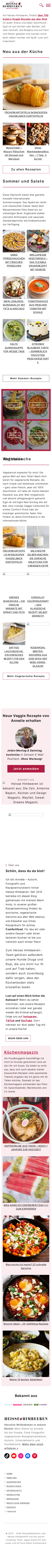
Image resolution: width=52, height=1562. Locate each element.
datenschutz (14, 1490)
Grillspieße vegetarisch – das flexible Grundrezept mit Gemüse (38, 262)
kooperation (14, 1482)
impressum (13, 1499)
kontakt (11, 1507)
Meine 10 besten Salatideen (26, 1379)
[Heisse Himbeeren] (12, 5)
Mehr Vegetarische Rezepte (26, 676)
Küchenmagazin (21, 1052)
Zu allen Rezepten (26, 169)
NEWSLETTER (13, 1495)
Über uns (12, 1478)
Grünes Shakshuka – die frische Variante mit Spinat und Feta (14, 604)
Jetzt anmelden (26, 768)
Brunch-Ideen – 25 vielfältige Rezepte (26, 1323)
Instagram (30, 1016)
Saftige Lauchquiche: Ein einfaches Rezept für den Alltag (14, 655)
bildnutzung (14, 1486)
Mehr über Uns (18, 1038)
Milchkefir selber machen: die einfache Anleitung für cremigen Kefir (38, 558)
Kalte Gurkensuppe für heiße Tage (14, 348)
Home (10, 1474)
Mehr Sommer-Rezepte (26, 378)
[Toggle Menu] (48, 5)
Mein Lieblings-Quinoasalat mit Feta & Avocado (14, 305)
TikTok (10, 1020)
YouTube (26, 1020)
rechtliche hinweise (18, 1503)
